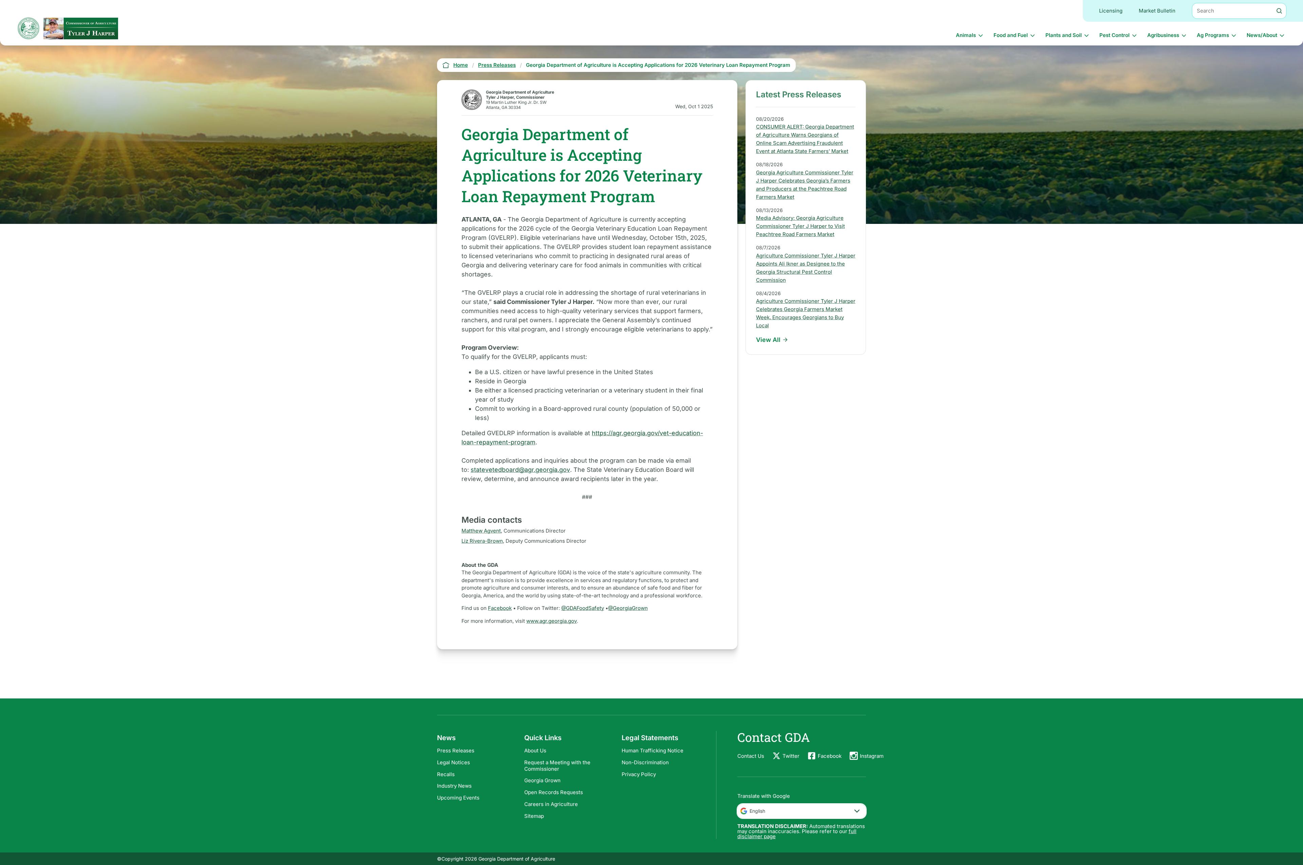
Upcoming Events (458, 797)
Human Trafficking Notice (652, 750)
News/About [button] (1262, 35)
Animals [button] (966, 35)
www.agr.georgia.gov (551, 621)
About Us (535, 750)
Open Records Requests (553, 792)
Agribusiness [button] (1163, 35)
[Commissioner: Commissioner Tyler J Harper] (80, 28)
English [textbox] (757, 811)
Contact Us (750, 756)
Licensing (1110, 10)
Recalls (446, 774)
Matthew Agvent (481, 530)
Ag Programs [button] (1213, 35)
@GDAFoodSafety (582, 608)
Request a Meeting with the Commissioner (557, 765)
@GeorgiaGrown (628, 608)
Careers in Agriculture (551, 804)
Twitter (790, 756)
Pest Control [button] (1114, 35)
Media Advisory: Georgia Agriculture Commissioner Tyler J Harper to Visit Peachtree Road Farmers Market (800, 226)
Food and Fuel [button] (1011, 35)
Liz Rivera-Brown (482, 541)
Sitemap (534, 816)
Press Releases (455, 750)
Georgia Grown (542, 780)
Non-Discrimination (645, 762)
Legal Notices (453, 762)
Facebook (500, 608)
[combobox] (801, 811)
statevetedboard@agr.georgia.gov (520, 469)
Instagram (872, 756)
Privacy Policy (639, 774)
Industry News (454, 786)
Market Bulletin (1157, 10)
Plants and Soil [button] (1063, 35)
